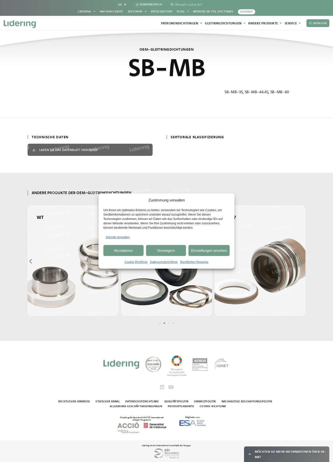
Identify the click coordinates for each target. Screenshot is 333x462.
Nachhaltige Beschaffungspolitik (247, 401)
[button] (31, 261)
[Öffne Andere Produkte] (280, 23)
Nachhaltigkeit (111, 11)
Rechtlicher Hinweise (194, 262)
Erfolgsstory (161, 11)
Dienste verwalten (118, 237)
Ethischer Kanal (108, 401)
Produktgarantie (181, 406)
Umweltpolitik (205, 401)
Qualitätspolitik (176, 401)
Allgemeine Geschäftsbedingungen (136, 406)
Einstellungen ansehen (209, 250)
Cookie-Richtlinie (136, 262)
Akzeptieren (123, 250)
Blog (180, 11)
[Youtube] (170, 387)
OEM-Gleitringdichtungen (166, 49)
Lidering (84, 11)
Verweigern (166, 250)
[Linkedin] (162, 387)
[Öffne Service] (299, 23)
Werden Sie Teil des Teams (213, 11)
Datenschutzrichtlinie (164, 262)
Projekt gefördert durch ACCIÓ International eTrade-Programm (142, 418)
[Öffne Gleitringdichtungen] (244, 23)
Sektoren (135, 11)
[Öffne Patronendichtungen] (201, 23)
